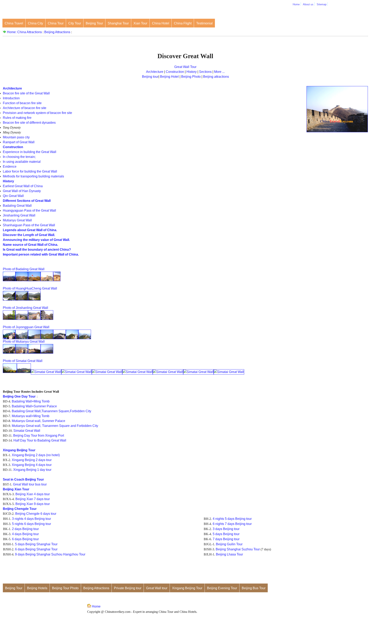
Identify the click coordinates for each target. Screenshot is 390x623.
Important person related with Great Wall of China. (41, 254)
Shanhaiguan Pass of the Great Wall (29, 225)
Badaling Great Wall (17, 205)
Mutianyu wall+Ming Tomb (30, 416)
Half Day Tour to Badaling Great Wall (39, 440)
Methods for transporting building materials (33, 176)
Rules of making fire (17, 117)
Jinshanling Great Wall (19, 215)
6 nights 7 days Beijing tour (232, 524)
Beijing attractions (216, 76)
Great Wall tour (156, 588)
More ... (219, 71)
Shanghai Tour (118, 23)
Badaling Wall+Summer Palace (34, 406)
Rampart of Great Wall (19, 142)
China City (35, 23)
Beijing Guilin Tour (229, 544)
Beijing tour (150, 76)
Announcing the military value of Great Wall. (36, 240)
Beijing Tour (94, 23)
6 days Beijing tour (25, 539)
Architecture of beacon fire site (24, 108)
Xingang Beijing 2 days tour (32, 460)
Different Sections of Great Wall (27, 200)
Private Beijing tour (127, 588)
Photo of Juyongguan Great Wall (26, 327)
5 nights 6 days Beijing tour (31, 524)
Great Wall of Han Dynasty (22, 191)
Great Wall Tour (185, 67)
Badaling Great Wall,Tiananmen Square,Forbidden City (51, 411)
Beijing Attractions (57, 32)
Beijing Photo (191, 76)
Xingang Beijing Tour (187, 588)
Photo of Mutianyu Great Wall (24, 341)
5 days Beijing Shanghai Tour (36, 544)
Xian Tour (140, 23)
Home (296, 4)
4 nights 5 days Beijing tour (232, 518)
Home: (12, 32)
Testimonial (204, 23)
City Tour (74, 23)
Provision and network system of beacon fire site (37, 113)
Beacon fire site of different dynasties (29, 122)
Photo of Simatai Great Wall (22, 361)
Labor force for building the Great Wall (30, 171)
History (191, 71)
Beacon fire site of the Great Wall (26, 93)
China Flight (183, 23)
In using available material (22, 161)
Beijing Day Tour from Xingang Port (38, 435)
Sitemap (321, 4)
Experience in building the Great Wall (29, 152)
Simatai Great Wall (26, 430)
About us (308, 4)
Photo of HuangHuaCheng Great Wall (30, 288)
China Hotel (160, 23)
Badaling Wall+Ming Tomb (31, 401)
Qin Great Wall (13, 196)
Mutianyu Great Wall (17, 220)
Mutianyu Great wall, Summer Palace (38, 421)
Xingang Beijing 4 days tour (32, 465)
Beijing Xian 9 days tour (32, 504)
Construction (175, 71)
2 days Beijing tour (25, 529)
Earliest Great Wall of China (23, 186)
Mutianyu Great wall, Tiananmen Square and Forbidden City (55, 425)
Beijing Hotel (169, 76)
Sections (205, 71)
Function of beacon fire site (22, 103)
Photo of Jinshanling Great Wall (25, 307)
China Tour (56, 23)
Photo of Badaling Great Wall (23, 269)
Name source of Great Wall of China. (30, 244)
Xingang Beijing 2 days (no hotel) (36, 455)
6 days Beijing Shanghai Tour (36, 549)
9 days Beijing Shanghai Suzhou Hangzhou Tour (50, 554)
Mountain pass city (16, 137)
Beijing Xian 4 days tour (32, 494)
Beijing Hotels (37, 588)
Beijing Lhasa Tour (229, 554)
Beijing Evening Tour (222, 588)
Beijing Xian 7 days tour (32, 499)
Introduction (11, 98)
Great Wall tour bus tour (30, 484)
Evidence (9, 166)
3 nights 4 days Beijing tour (31, 518)
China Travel (14, 23)
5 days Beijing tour (226, 534)
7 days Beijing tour (226, 539)
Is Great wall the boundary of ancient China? (37, 249)
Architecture (155, 71)
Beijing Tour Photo (65, 588)
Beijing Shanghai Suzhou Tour (238, 549)
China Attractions (29, 32)
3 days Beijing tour (226, 529)
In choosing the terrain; (19, 156)
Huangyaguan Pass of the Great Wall (29, 210)
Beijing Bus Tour (253, 588)
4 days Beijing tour (25, 534)
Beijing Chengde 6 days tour (35, 513)
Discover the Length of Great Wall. (29, 235)
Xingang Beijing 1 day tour (32, 469)
